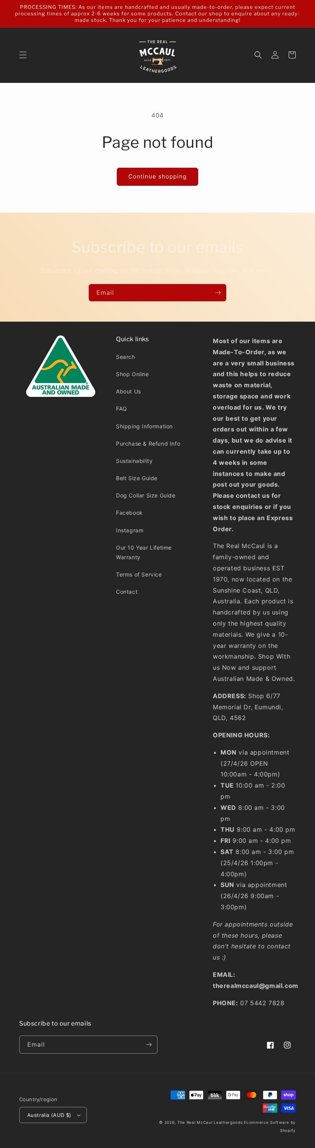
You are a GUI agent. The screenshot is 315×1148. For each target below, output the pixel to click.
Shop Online (132, 374)
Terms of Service (139, 574)
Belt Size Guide (137, 478)
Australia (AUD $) (49, 1115)
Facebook (129, 512)
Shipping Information (144, 426)
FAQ (121, 408)
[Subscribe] (217, 293)
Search (125, 356)
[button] (23, 54)
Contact (127, 591)
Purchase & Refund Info (148, 443)
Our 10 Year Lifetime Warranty (144, 552)
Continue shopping (157, 176)
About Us (128, 391)
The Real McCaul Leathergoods (210, 1122)
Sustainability (134, 461)
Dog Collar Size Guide (146, 495)
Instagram (129, 530)
